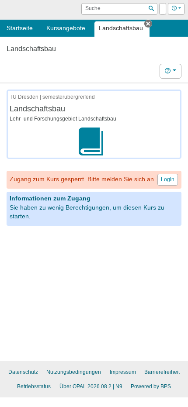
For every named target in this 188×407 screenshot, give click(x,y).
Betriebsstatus (34, 386)
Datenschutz (23, 372)
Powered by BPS (151, 386)
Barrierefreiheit (162, 372)
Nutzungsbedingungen (73, 372)
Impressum (123, 372)
